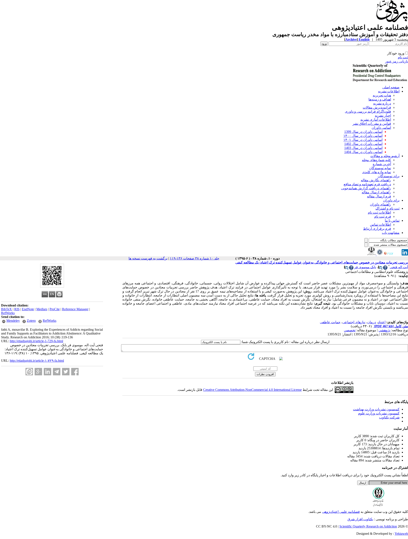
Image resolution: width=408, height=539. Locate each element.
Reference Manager (75, 309)
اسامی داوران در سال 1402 (363, 144)
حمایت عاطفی (330, 322)
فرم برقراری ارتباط (377, 228)
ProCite (55, 309)
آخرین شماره (382, 164)
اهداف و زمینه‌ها (379, 99)
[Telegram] (56, 371)
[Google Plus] (38, 371)
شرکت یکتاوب (389, 417)
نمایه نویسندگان (380, 168)
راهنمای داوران (380, 204)
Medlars (41, 309)
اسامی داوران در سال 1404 (363, 152)
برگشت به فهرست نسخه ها (148, 258)
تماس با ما (392, 220)
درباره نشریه (382, 103)
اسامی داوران (381, 127)
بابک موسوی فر (365, 267)
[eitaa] (29, 371)
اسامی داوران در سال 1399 (363, 131)
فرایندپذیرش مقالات (377, 107)
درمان (371, 322)
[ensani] (379, 254)
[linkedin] (405, 254)
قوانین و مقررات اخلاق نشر (372, 123)
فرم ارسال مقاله (379, 196)
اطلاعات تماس (380, 224)
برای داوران (391, 200)
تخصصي (350, 330)
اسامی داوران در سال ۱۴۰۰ (362, 136)
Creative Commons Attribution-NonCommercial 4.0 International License (252, 389)
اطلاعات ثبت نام (379, 212)
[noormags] (392, 254)
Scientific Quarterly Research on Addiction (368, 526)
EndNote (28, 309)
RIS (17, 309)
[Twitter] (65, 371)
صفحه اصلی (391, 87)
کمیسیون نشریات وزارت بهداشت (376, 409)
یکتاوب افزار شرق (360, 519)
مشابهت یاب (391, 232)
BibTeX (6, 309)
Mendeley (13, 320)
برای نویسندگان (389, 176)
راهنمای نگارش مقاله (376, 180)
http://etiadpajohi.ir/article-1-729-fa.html (36, 341)
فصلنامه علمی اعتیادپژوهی (341, 511)
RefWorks (8, 313)
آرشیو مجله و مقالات (385, 156)
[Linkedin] (47, 371)
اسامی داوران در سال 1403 (363, 148)
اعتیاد (381, 322)
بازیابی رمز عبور (396, 61)
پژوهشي (384, 330)
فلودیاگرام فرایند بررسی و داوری (368, 111)
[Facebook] (75, 371)
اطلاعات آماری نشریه (375, 119)
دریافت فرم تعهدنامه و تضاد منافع (367, 184)
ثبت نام (403, 57)
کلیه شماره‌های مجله (376, 160)
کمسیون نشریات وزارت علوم (379, 413)
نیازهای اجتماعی (353, 322)
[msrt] (371, 254)
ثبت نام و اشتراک (387, 208)
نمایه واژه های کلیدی (376, 172)
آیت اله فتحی (399, 267)
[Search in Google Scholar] (385, 268)
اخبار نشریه (383, 115)
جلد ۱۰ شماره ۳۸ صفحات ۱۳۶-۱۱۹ (194, 258)
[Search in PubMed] (380, 268)
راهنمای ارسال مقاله (376, 192)
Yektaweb (401, 533)
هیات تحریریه (382, 95)
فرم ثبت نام (382, 216)
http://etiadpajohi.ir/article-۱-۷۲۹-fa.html (37, 360)
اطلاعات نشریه (389, 91)
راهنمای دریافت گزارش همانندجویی (366, 188)
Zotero (31, 320)
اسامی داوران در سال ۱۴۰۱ (362, 140)
